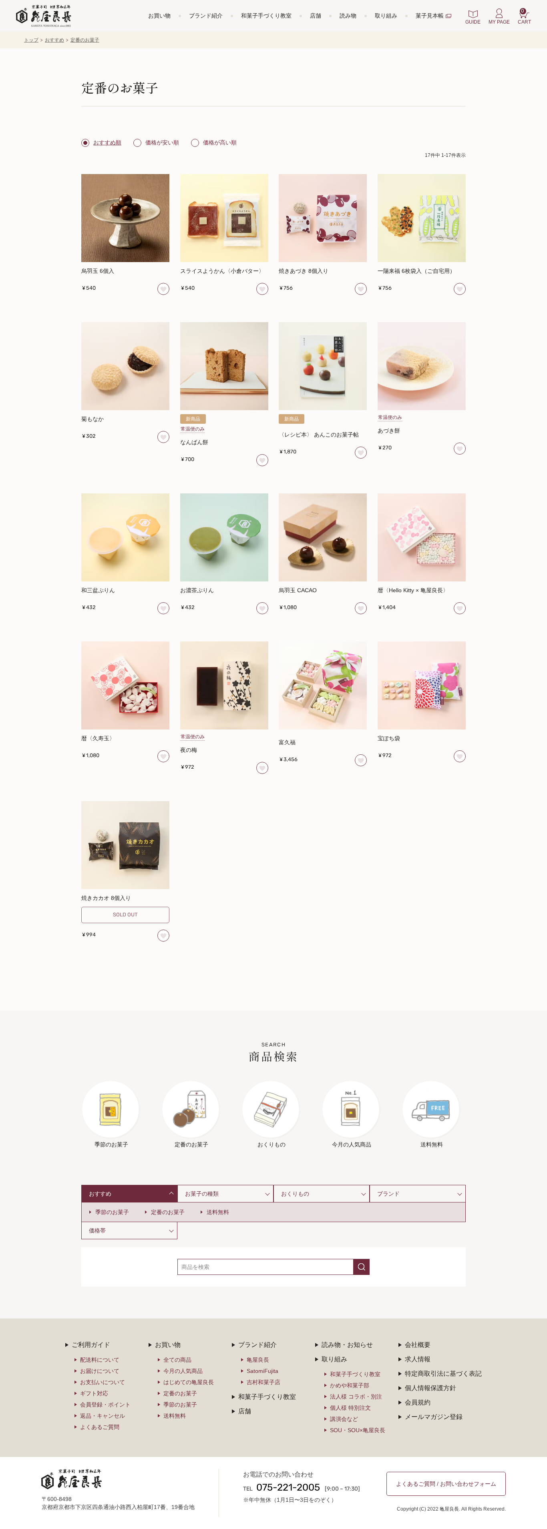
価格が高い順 (220, 142)
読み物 (348, 15)
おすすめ (54, 40)
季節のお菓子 (112, 1212)
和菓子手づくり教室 (266, 15)
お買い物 (159, 15)
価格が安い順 (162, 142)
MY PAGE (499, 22)
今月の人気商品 (183, 1371)
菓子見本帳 (430, 15)
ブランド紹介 (206, 15)
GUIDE (473, 22)
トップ (31, 40)
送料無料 (218, 1212)
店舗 (315, 15)
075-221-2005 (288, 1488)
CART (524, 17)
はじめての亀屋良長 (188, 1382)
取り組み (386, 15)
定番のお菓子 (168, 1212)
